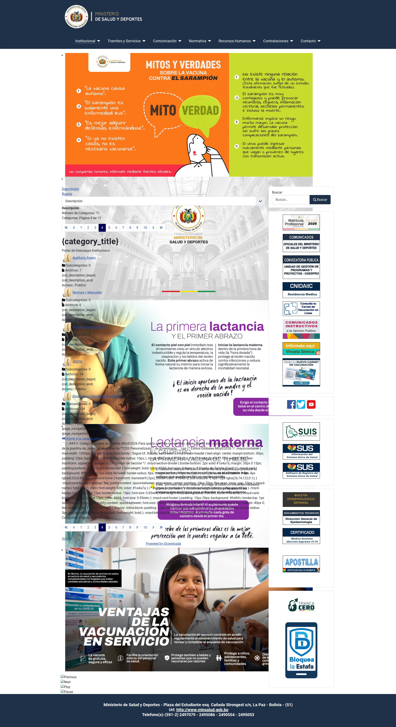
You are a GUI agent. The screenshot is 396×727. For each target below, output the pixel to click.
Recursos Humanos (235, 41)
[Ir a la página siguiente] (153, 228)
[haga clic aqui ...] (301, 308)
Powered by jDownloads (163, 544)
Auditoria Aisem (84, 258)
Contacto (308, 41)
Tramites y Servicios (124, 41)
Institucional (85, 41)
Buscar (277, 192)
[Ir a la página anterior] (74, 228)
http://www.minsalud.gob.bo (202, 709)
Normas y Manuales (87, 292)
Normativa (197, 41)
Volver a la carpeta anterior (85, 438)
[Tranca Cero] (301, 604)
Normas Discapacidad (89, 327)
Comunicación (165, 41)
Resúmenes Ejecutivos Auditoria (96, 396)
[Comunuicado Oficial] (301, 223)
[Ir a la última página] (161, 228)
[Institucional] (97, 41)
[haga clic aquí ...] (301, 290)
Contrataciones (275, 41)
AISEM (77, 362)
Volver (66, 539)
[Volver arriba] (389, 719)
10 (145, 228)
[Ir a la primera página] (66, 228)
